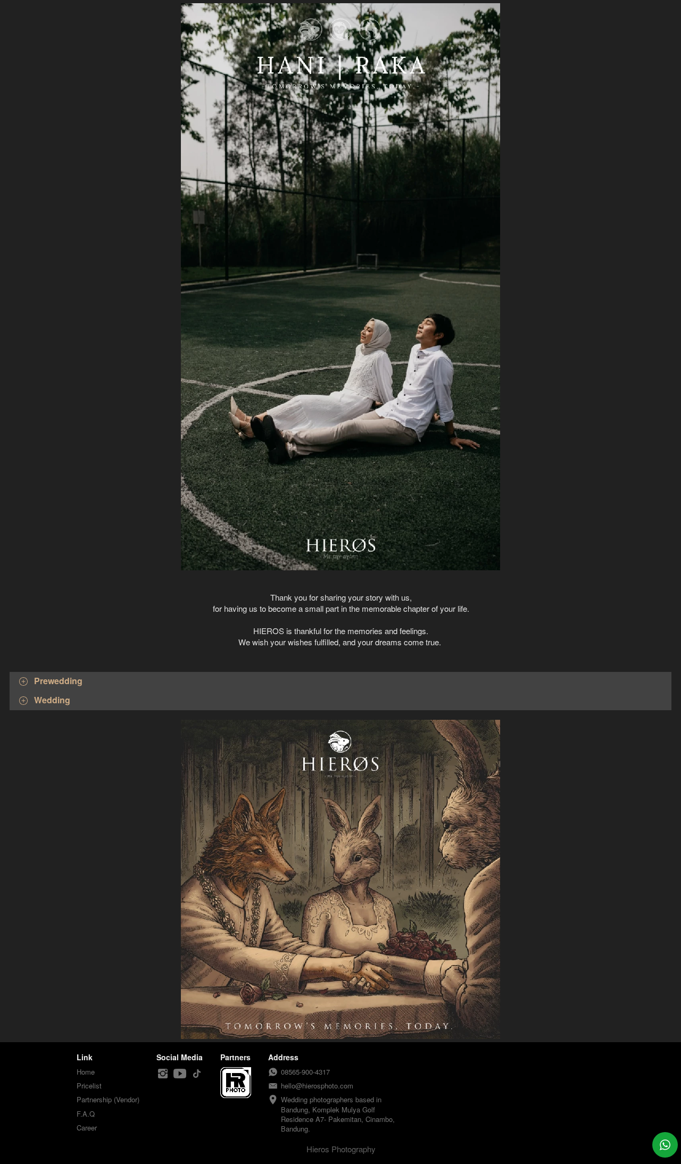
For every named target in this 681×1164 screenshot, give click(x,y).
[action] (665, 1145)
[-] (162, 1073)
